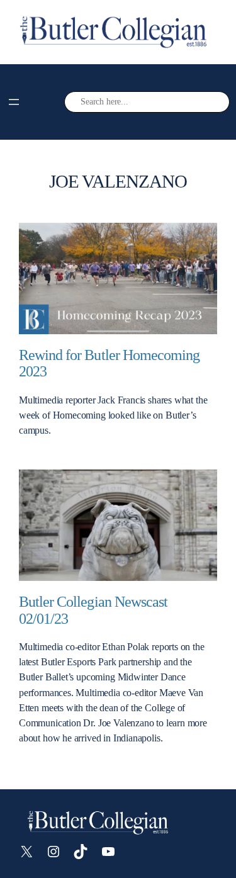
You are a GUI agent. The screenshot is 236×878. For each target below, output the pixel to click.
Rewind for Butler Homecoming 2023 (109, 363)
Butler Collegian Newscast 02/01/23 (93, 610)
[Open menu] (13, 102)
